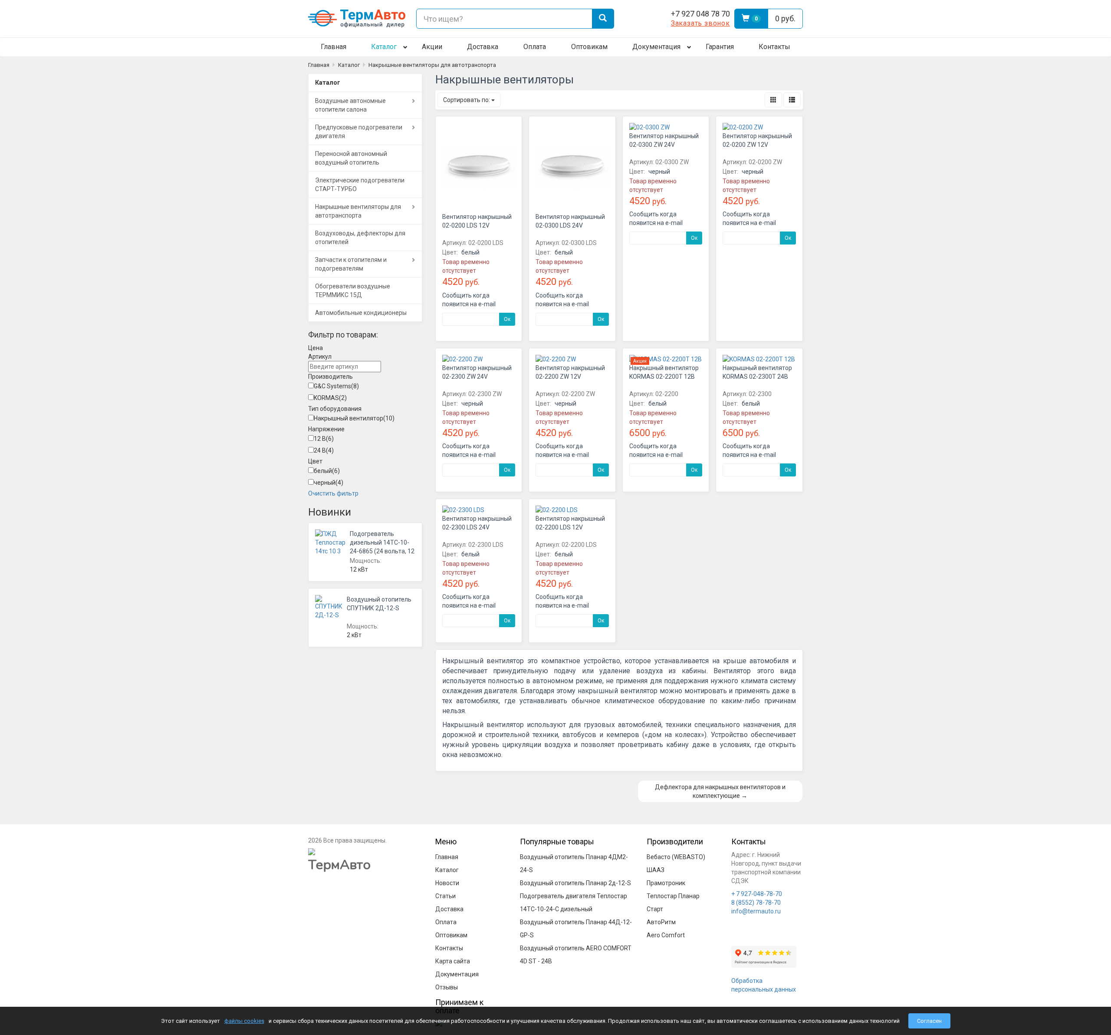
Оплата (534, 47)
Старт (655, 909)
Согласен (929, 1021)
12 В (324, 438)
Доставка (482, 47)
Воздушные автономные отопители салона (350, 105)
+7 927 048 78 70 (700, 13)
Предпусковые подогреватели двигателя (358, 131)
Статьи (445, 896)
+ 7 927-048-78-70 (756, 893)
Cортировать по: (467, 99)
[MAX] (625, 18)
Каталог (384, 47)
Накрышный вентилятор (354, 418)
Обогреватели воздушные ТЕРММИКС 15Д (352, 290)
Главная (333, 47)
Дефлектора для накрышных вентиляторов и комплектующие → (720, 791)
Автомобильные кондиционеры (361, 312)
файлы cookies (244, 1021)
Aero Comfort (666, 935)
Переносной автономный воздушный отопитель (351, 158)
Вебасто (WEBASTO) (676, 856)
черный (328, 482)
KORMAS (330, 397)
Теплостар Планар (673, 896)
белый (327, 470)
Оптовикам (589, 47)
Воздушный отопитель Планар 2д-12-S (575, 883)
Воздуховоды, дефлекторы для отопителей (360, 237)
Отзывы (446, 987)
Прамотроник (666, 883)
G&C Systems (336, 386)
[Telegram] (642, 18)
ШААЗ (655, 869)
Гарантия (720, 47)
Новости (447, 883)
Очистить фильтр (333, 493)
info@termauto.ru (756, 911)
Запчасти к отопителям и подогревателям (351, 264)
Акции (432, 47)
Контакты (774, 47)
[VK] (660, 18)
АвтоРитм (661, 922)
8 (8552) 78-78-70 (756, 902)
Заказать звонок (700, 23)
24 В (324, 450)
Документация (656, 47)
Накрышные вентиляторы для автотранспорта (432, 65)
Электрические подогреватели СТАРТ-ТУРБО (359, 184)
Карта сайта (452, 961)
